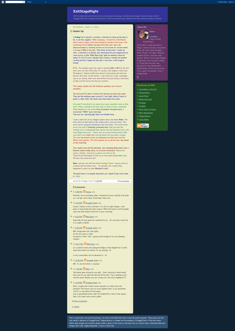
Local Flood (143, 96)
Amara (88, 192)
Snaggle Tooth (91, 203)
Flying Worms (144, 93)
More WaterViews (146, 113)
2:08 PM (78, 192)
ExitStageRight (85, 11)
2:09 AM (98, 181)
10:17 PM (79, 244)
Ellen (88, 269)
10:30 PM (79, 260)
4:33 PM (78, 203)
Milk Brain (90, 217)
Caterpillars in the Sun (148, 89)
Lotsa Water (144, 120)
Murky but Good (145, 99)
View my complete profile (150, 77)
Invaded (142, 106)
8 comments (124, 181)
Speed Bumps (144, 116)
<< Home (75, 307)
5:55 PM (78, 228)
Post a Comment (80, 301)
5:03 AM (78, 283)
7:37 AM (78, 269)
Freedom (142, 103)
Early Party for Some (147, 109)
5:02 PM (78, 217)
